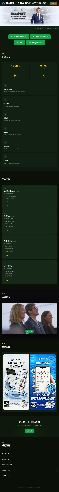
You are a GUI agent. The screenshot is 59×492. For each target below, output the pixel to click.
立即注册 (54, 3)
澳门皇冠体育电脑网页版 (18, 37)
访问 (7, 255)
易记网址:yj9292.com (35, 43)
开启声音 (29, 331)
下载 (7, 205)
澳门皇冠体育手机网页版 (40, 37)
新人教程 (19, 43)
